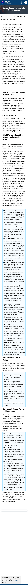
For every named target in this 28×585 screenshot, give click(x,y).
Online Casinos (4, 16)
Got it (4, 582)
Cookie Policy (16, 580)
